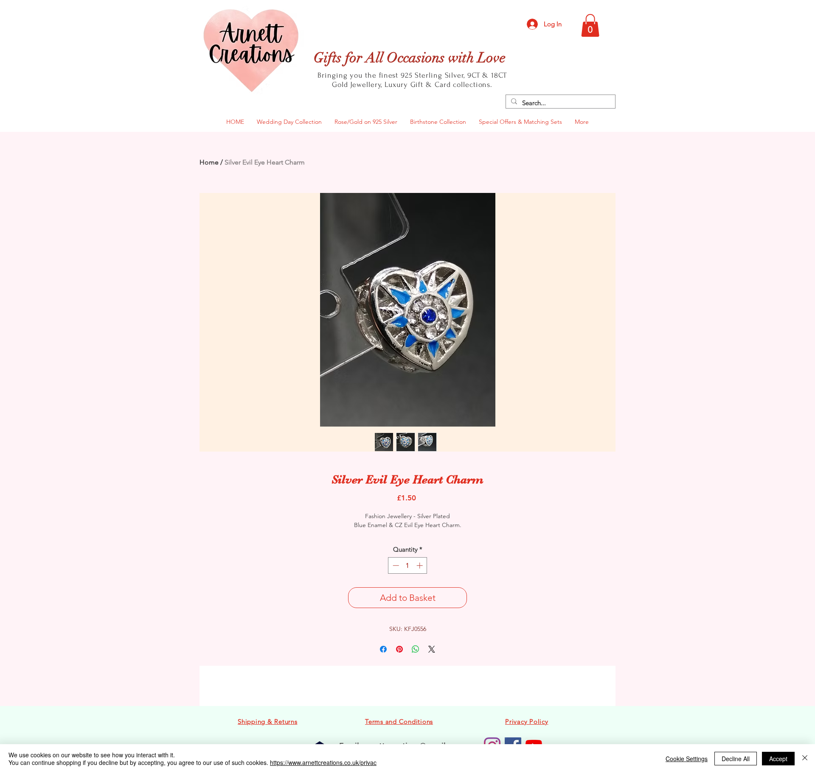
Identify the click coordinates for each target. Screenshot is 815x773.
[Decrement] (395, 565)
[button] (590, 25)
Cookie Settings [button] (687, 758)
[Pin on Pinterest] (399, 649)
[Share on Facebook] (383, 649)
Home (209, 162)
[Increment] (420, 565)
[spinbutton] (408, 565)
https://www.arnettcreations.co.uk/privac (323, 762)
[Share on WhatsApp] (415, 649)
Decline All (736, 758)
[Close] (805, 758)
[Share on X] (432, 649)
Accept (778, 758)
